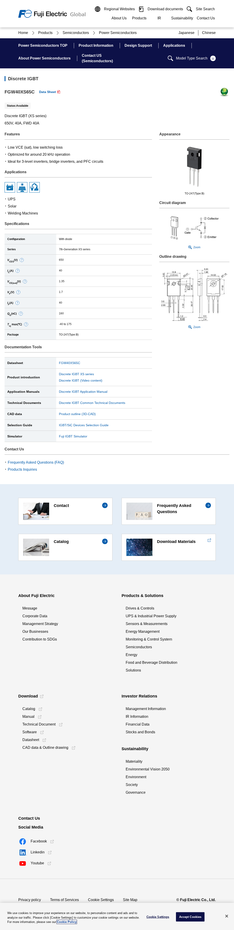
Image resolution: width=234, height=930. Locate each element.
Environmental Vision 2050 (148, 769)
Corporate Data (34, 616)
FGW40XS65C (69, 363)
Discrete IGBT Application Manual (83, 391)
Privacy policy (29, 900)
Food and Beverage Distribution (151, 662)
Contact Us (206, 18)
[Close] (227, 916)
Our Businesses (35, 631)
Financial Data (137, 724)
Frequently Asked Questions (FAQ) (36, 462)
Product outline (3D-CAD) (77, 414)
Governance (136, 792)
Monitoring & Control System (149, 639)
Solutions (133, 670)
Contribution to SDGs (39, 639)
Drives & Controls (140, 608)
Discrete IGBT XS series (76, 374)
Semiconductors (139, 647)
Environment (136, 777)
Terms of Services (64, 900)
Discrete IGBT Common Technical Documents (92, 403)
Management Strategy (40, 624)
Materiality (134, 761)
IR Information (137, 716)
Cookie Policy (67, 922)
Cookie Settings (101, 900)
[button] (22, 260)
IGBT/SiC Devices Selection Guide (84, 425)
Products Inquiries (22, 469)
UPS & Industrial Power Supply (151, 616)
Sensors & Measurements (147, 624)
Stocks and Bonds (140, 732)
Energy (131, 655)
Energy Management (143, 631)
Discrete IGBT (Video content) (80, 380)
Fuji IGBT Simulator (73, 436)
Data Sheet (47, 92)
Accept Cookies (190, 916)
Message (29, 608)
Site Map (130, 900)
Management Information (146, 709)
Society (132, 785)
